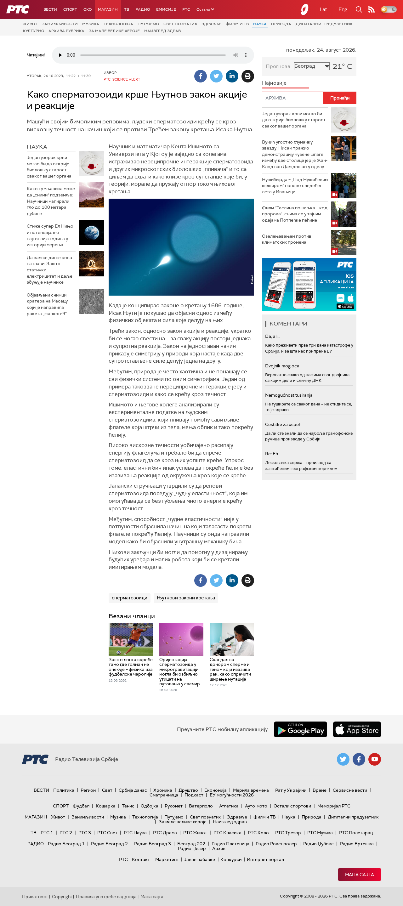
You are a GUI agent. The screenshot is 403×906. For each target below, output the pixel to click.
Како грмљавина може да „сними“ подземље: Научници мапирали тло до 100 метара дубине (51, 201)
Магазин (108, 9)
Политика (63, 790)
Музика (90, 23)
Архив (218, 848)
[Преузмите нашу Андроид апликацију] (300, 729)
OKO (87, 9)
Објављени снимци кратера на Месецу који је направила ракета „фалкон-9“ (47, 304)
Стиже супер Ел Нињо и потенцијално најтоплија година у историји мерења (50, 235)
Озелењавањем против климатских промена (286, 239)
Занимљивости (60, 23)
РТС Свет (107, 832)
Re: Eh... (273, 453)
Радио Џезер (192, 848)
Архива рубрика (66, 30)
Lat (323, 9)
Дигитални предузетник (324, 23)
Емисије (166, 9)
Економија (215, 790)
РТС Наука (135, 832)
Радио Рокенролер (276, 844)
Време (319, 790)
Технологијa (118, 23)
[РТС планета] (305, 9)
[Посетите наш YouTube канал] (374, 759)
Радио (142, 9)
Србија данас (133, 790)
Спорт (70, 9)
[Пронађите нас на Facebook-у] (359, 759)
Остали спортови (292, 806)
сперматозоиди (129, 598)
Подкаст (193, 795)
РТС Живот (195, 832)
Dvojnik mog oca (282, 366)
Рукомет (174, 806)
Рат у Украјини (290, 790)
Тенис (128, 806)
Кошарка (106, 806)
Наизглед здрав (162, 30)
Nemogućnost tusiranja (289, 395)
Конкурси (230, 859)
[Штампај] (247, 76)
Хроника (162, 790)
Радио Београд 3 (152, 844)
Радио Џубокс (318, 844)
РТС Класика (227, 832)
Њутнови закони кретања (186, 598)
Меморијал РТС (333, 806)
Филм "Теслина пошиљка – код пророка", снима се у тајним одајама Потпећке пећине (294, 214)
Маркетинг (167, 859)
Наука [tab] (37, 146)
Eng (342, 9)
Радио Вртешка (357, 844)
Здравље (211, 23)
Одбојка (149, 806)
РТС (186, 9)
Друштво (188, 790)
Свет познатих (180, 23)
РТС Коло (258, 832)
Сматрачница (164, 795)
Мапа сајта (359, 874)
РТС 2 (66, 832)
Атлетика (229, 806)
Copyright (62, 896)
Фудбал (81, 806)
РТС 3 (84, 832)
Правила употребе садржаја (106, 896)
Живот (30, 23)
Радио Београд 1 (66, 844)
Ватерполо (201, 806)
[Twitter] (216, 76)
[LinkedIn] (232, 76)
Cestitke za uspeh (283, 424)
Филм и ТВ (237, 23)
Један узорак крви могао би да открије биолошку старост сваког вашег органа (49, 167)
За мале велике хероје (114, 30)
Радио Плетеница (230, 844)
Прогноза (278, 66)
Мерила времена (251, 790)
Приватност (35, 896)
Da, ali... (272, 336)
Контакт (141, 859)
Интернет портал (265, 859)
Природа (281, 23)
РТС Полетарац (356, 832)
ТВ (126, 9)
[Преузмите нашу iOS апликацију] (357, 729)
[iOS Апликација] (309, 284)
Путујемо (148, 23)
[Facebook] (200, 76)
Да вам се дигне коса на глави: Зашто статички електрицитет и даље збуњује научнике (49, 270)
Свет (107, 790)
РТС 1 (47, 832)
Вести (50, 9)
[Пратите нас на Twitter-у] (343, 759)
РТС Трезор (288, 832)
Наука (260, 23)
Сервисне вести (350, 790)
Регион (88, 790)
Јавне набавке (199, 859)
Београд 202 (191, 844)
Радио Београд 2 (109, 844)
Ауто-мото (256, 806)
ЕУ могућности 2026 (232, 795)
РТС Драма (165, 832)
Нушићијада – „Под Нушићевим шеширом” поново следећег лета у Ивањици (295, 186)
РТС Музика (320, 832)
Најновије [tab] (274, 83)
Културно (33, 30)
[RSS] (371, 9)
